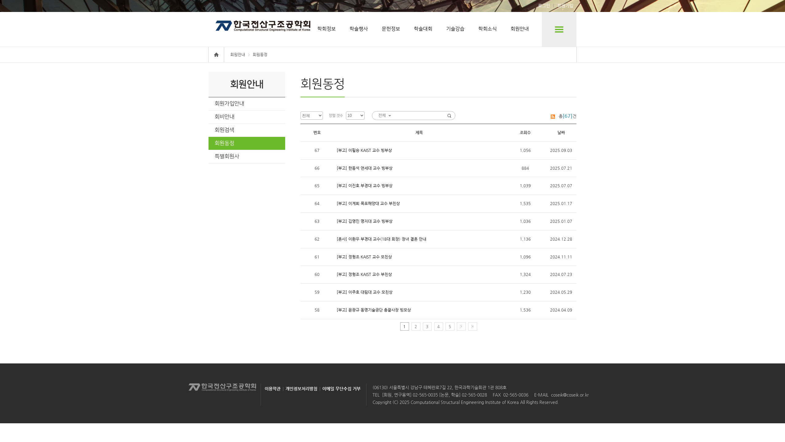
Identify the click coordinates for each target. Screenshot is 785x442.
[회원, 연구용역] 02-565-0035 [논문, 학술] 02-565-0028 (434, 394)
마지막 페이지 (472, 326)
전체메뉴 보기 (559, 29)
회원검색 (224, 130)
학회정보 (326, 29)
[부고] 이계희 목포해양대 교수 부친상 (368, 203)
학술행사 (359, 29)
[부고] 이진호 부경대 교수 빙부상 (364, 185)
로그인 (544, 5)
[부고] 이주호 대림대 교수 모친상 (364, 292)
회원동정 (224, 143)
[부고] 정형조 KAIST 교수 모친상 (364, 256)
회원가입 (565, 5)
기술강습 (455, 29)
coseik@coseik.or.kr (570, 394)
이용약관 (273, 388)
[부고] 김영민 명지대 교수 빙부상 (364, 221)
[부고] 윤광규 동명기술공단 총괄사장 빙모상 (374, 310)
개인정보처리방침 (301, 388)
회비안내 (224, 117)
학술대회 (423, 29)
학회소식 (487, 29)
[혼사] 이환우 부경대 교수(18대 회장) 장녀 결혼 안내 (381, 239)
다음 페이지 (461, 326)
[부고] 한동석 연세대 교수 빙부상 (364, 168)
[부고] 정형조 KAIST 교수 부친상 (364, 274)
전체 (382, 115)
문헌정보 (391, 29)
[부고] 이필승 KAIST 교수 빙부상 (364, 150)
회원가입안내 (229, 104)
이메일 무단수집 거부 (341, 388)
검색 (449, 115)
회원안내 (520, 29)
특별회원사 (227, 156)
